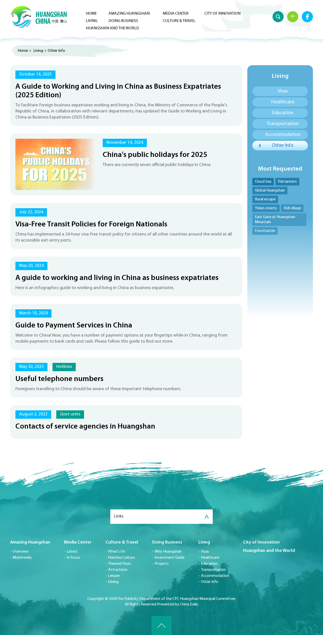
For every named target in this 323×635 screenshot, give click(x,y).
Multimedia (22, 558)
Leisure (114, 576)
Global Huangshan (270, 191)
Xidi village (292, 208)
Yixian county (266, 208)
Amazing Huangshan (129, 14)
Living (91, 21)
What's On (116, 552)
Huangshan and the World (112, 28)
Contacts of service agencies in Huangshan (85, 427)
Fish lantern (287, 182)
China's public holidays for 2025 (155, 155)
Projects (162, 564)
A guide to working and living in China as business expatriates (117, 278)
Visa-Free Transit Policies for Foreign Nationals (91, 224)
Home (91, 14)
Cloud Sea (263, 182)
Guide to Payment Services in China (73, 326)
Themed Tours (119, 564)
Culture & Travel (179, 21)
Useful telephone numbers (59, 379)
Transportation (283, 123)
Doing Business (123, 21)
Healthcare (282, 102)
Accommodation (283, 134)
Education (282, 112)
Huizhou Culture (121, 558)
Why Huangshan (168, 552)
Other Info (56, 51)
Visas (283, 91)
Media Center (176, 14)
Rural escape (265, 199)
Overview (21, 552)
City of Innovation (222, 14)
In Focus (73, 558)
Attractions (117, 570)
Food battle (265, 231)
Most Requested (280, 169)
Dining (113, 582)
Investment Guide (169, 558)
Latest (72, 552)
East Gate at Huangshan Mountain (275, 219)
